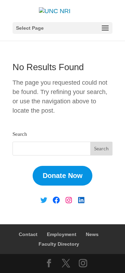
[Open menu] (105, 28)
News (92, 234)
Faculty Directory (59, 244)
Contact (28, 234)
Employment (61, 234)
